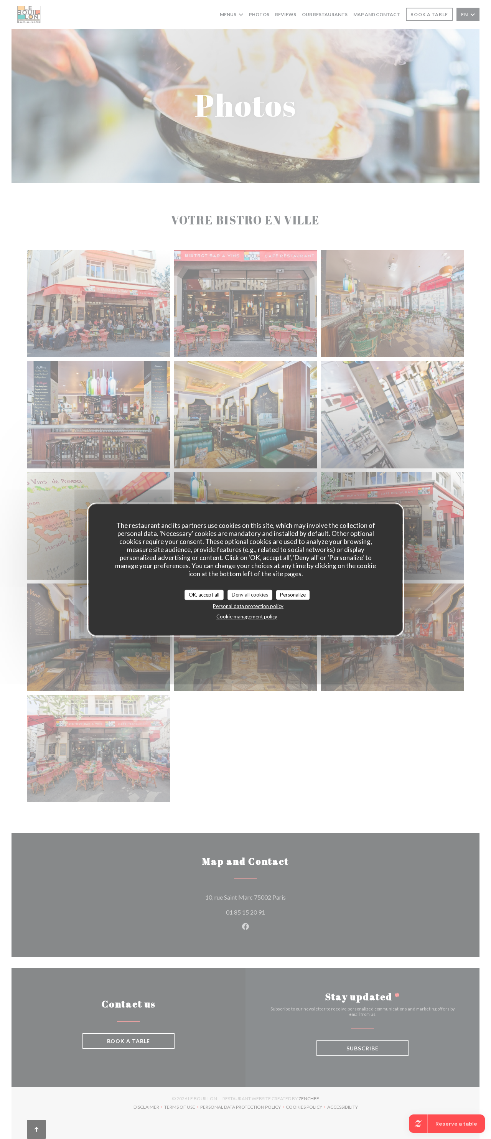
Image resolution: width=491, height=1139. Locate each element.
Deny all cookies (250, 595)
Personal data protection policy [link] (248, 606)
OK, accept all (204, 595)
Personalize (293, 595)
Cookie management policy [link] (246, 616)
